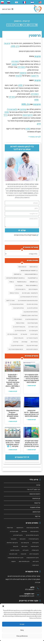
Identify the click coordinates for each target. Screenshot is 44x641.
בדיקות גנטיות (20, 289)
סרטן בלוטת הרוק (18, 535)
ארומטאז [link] (23, 73)
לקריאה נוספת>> (34, 136)
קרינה (15, 342)
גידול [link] (5, 115)
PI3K (12, 282)
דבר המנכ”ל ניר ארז (33, 489)
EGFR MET (17, 274)
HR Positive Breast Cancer (15, 278)
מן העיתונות (36, 498)
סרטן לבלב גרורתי (20, 330)
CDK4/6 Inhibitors (31, 274)
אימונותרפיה (33, 289)
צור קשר (37, 516)
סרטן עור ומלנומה (14, 550)
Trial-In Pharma (32, 285)
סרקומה (13, 561)
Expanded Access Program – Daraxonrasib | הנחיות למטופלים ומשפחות (13, 414)
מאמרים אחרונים (31, 356)
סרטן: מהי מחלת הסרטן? (32, 535)
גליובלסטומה (19, 527)
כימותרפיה (18, 319)
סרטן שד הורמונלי (32, 338)
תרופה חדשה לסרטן (17, 345)
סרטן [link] (39, 123)
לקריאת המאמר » (31, 385)
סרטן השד (15, 546)
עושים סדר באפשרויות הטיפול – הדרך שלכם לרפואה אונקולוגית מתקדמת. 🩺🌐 (12, 443)
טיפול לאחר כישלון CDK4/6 (30, 315)
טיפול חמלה (10, 527)
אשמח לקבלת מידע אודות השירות (25, 235)
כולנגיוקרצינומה (34, 531)
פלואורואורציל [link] (12, 109)
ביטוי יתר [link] (12, 97)
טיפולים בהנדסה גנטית (16, 304)
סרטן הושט (22, 539)
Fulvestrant (33, 278)
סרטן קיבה (23, 554)
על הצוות (37, 503)
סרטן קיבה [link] (37, 104)
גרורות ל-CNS (14, 293)
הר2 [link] (17, 46)
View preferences (22, 636)
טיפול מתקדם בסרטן (31, 319)
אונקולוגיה (19, 285)
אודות (38, 485)
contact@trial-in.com (26, 596)
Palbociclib (21, 282)
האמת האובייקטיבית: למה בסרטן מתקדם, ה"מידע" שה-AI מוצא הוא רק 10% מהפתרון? (31, 443)
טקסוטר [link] (14, 64)
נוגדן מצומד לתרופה (19, 327)
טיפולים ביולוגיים (32, 308)
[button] (3, 606)
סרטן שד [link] (7, 43)
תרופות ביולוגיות (32, 349)
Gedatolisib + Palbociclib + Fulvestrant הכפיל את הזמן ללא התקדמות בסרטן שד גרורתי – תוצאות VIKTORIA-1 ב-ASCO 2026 (13, 381)
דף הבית (26, 21)
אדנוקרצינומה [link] (28, 115)
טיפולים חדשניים (18, 308)
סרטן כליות (25, 550)
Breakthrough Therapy (29, 270)
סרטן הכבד (13, 539)
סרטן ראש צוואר (13, 554)
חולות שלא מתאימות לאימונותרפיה (28, 300)
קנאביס (24, 342)
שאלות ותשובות (35, 507)
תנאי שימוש (36, 512)
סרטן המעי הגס (25, 542)
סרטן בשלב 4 (33, 330)
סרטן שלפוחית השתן (24, 561)
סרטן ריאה (34, 334)
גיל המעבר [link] (35, 75)
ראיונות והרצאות (34, 494)
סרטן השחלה (35, 550)
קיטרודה (34, 342)
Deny (22, 630)
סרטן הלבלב (35, 542)
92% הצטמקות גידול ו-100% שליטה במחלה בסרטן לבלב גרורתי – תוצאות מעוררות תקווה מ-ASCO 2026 (31, 378)
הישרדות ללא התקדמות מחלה (29, 297)
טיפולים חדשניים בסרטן (31, 312)
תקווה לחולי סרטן (32, 345)
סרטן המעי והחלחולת (12, 542)
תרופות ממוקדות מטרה (16, 349)
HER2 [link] (13, 46)
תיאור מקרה (35, 565)
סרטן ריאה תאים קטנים (33, 557)
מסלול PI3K (20, 323)
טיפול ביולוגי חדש (32, 304)
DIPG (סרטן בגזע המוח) (32, 527)
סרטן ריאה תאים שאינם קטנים (15, 557)
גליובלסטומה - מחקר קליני (30, 293)
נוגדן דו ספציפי (33, 327)
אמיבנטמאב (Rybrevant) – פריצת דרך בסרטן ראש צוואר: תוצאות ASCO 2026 (31, 413)
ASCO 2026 (22, 267)
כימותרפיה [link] (15, 61)
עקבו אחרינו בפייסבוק (28, 600)
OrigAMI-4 (34, 282)
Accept (22, 624)
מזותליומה (24, 531)
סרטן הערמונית (35, 546)
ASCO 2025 (34, 267)
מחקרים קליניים (32, 323)
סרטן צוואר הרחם (34, 554)
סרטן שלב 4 (18, 338)
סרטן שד (24, 334)
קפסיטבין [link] (23, 109)
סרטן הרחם (25, 546)
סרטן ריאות (36, 561)
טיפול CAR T (10, 300)
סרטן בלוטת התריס (34, 539)
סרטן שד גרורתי (12, 334)
